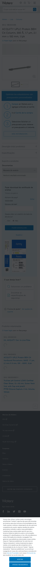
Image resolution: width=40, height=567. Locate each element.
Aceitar (20, 559)
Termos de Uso (31, 553)
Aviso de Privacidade (12, 553)
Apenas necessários (20, 565)
